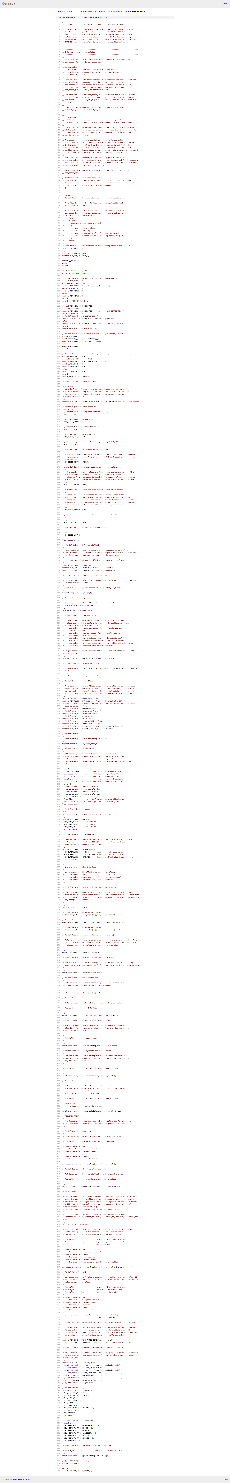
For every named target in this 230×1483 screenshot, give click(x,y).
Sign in (225, 4)
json (226, 1479)
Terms (27, 1479)
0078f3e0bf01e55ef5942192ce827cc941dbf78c (97, 11)
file (105, 18)
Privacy (21, 1479)
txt (219, 1479)
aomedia (60, 11)
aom (69, 11)
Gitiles (14, 1479)
